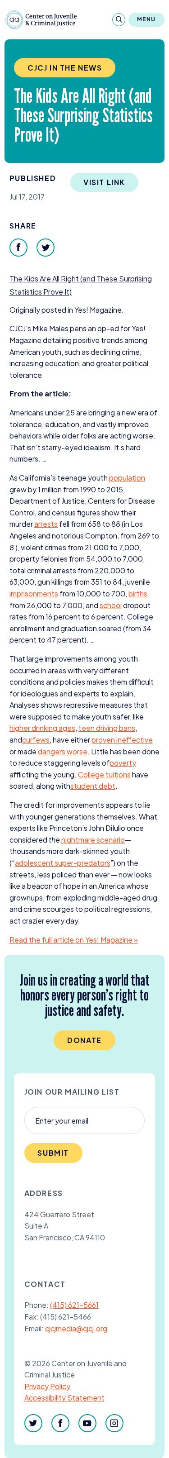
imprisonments (33, 593)
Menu (146, 19)
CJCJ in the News (64, 67)
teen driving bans (106, 728)
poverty (123, 762)
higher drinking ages (42, 728)
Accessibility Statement (64, 1397)
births (137, 593)
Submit (53, 1153)
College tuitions (104, 774)
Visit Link (104, 182)
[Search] (118, 19)
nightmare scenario (93, 839)
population (127, 477)
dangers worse (62, 751)
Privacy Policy (47, 1386)
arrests (46, 524)
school (111, 605)
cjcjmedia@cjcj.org (76, 1328)
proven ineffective (122, 739)
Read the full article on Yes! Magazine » (73, 939)
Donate (84, 1040)
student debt (92, 786)
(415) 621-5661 (74, 1305)
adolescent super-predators (62, 862)
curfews (36, 739)
